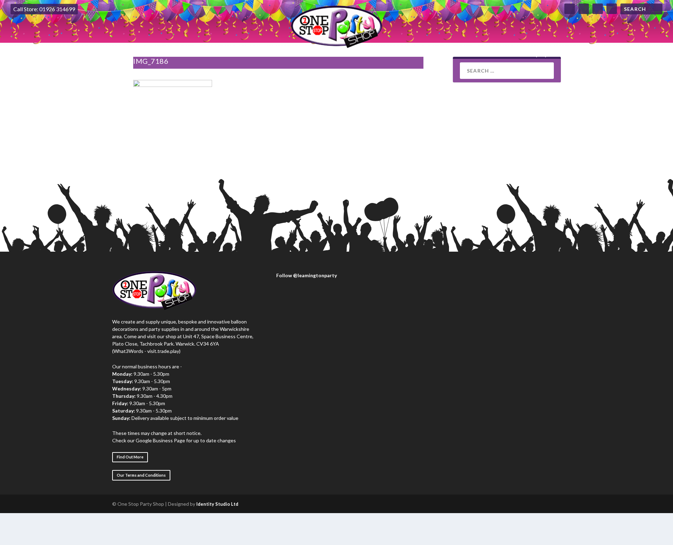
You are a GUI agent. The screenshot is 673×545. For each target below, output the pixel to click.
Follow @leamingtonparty (306, 275)
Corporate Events (261, 54)
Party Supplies (411, 54)
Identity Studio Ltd (217, 504)
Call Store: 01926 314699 (44, 9)
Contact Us (462, 54)
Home (135, 54)
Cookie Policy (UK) (519, 54)
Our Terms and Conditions (141, 475)
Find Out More (130, 457)
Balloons (200, 54)
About (164, 54)
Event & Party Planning (336, 54)
